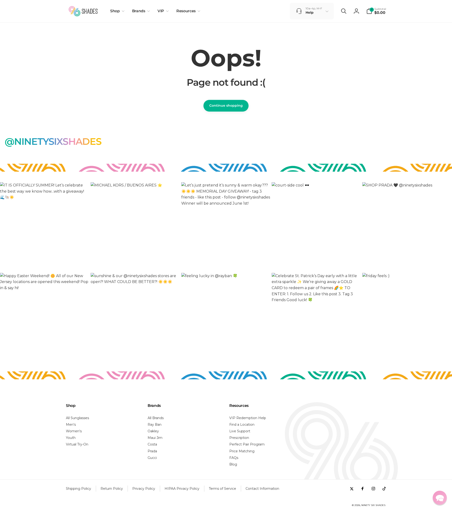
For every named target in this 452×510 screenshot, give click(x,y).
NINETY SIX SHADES (373, 505)
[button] (116, 11)
